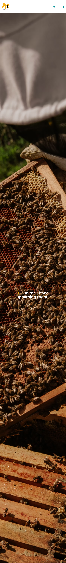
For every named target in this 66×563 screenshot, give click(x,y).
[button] (64, 7)
